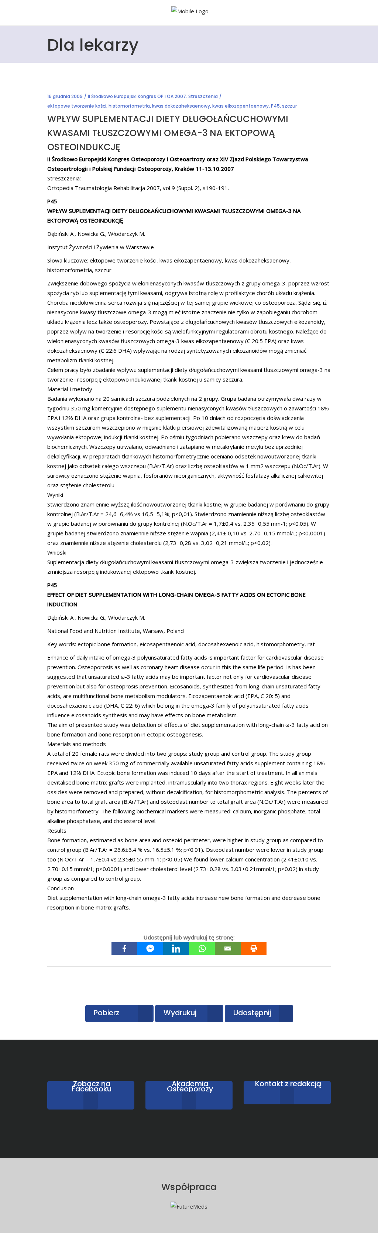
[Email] (228, 948)
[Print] (254, 948)
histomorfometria (129, 106)
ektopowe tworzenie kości (76, 106)
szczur (289, 106)
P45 (275, 106)
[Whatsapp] (202, 948)
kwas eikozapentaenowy (240, 106)
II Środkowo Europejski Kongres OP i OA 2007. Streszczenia (153, 96)
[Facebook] (124, 948)
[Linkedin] (176, 948)
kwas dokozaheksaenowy (181, 106)
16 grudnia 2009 (65, 96)
